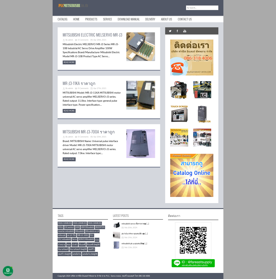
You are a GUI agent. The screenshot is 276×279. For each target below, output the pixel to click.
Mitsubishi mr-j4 (92, 231)
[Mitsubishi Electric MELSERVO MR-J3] (140, 61)
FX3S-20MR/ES (79, 223)
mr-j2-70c (71, 235)
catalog (62, 19)
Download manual (129, 19)
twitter (170, 30)
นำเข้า (74, 245)
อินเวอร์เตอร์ (63, 249)
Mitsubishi (79, 231)
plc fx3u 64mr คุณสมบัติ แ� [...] (135, 234)
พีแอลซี (82, 245)
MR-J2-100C (82, 235)
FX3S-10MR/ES (64, 223)
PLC (92, 235)
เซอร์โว (91, 249)
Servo (74, 239)
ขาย (97, 240)
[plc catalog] (191, 196)
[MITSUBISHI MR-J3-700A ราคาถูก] (140, 157)
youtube (184, 30)
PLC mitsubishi (64, 239)
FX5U (60, 227)
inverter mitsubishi (66, 231)
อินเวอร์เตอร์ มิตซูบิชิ (78, 249)
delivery (150, 19)
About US (166, 19)
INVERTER (100, 227)
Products (91, 19)
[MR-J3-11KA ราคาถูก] (140, 109)
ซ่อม (69, 245)
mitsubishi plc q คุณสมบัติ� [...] (134, 244)
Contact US (185, 19)
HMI (77, 227)
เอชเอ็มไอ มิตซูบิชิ (90, 254)
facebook (177, 30)
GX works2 (69, 227)
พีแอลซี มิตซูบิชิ (93, 245)
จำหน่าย (61, 245)
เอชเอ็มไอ (77, 254)
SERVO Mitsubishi (86, 239)
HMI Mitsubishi (87, 227)
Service (107, 19)
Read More (69, 62)
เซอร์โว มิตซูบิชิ (64, 254)
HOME (76, 19)
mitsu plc (62, 235)
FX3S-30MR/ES (94, 223)
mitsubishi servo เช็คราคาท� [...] (135, 224)
